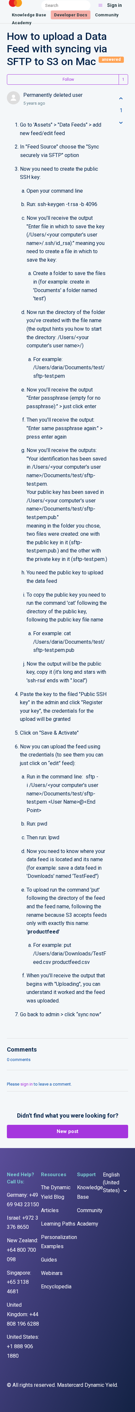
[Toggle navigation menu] (100, 5)
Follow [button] (68, 79)
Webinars (52, 1273)
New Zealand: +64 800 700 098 (22, 1250)
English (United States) (112, 1183)
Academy (21, 22)
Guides (49, 1260)
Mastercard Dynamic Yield (87, 1385)
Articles (50, 1210)
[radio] (121, 98)
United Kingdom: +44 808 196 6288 (23, 1314)
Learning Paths (58, 1224)
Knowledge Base (29, 14)
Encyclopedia (56, 1286)
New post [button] (67, 1131)
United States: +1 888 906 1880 (23, 1346)
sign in (26, 1084)
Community (107, 14)
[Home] (15, 7)
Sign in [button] (114, 5)
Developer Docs (70, 14)
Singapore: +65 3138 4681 (19, 1282)
